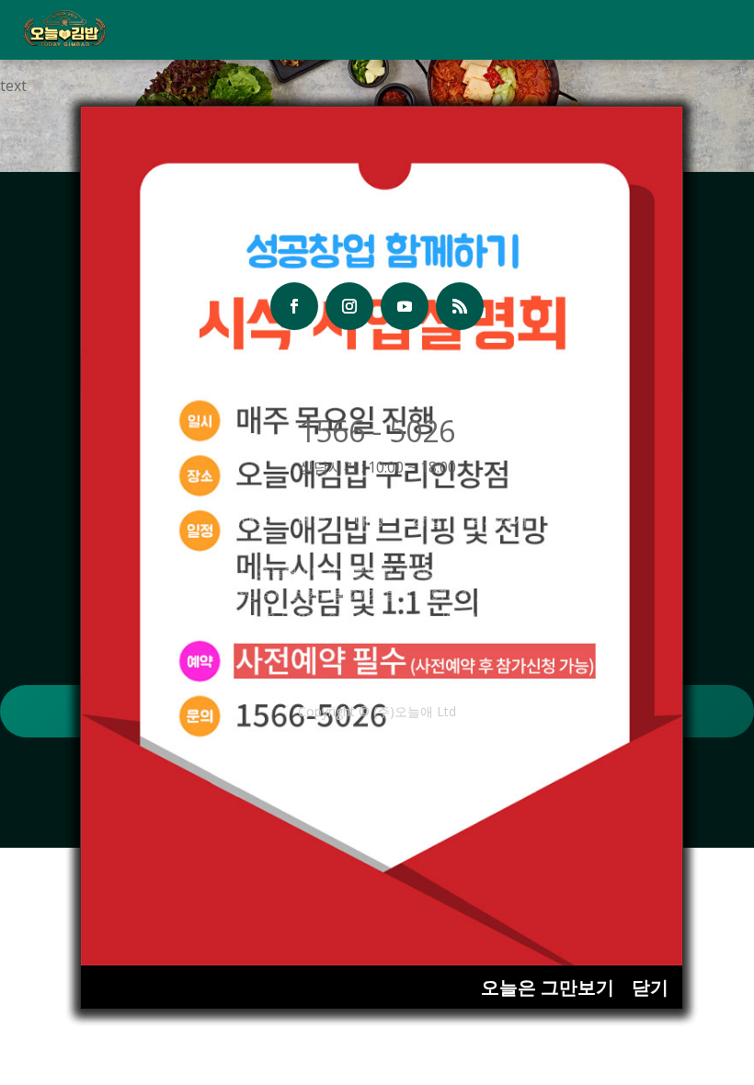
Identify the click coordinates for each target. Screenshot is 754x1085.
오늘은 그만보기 (547, 987)
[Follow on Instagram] (349, 306)
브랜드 (248, 519)
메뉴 (312, 519)
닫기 (650, 987)
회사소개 (498, 519)
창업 (426, 519)
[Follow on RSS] (460, 306)
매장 (369, 519)
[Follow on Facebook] (294, 306)
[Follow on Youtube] (404, 306)
